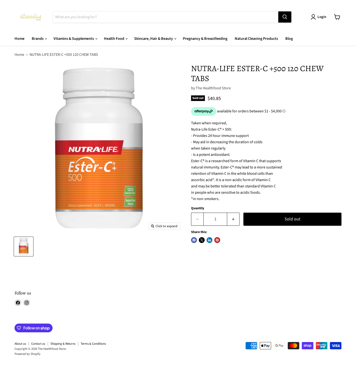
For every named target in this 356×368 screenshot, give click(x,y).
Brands (38, 38)
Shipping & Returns (62, 344)
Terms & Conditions (93, 344)
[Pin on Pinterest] (217, 240)
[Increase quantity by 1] (233, 219)
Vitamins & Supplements (74, 38)
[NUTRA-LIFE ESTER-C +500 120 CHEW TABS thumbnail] (23, 246)
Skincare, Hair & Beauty (154, 38)
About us (20, 344)
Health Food (114, 38)
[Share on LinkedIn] (209, 240)
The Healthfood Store (213, 88)
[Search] (284, 17)
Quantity (197, 208)
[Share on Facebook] (194, 240)
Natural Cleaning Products (256, 38)
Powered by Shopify (27, 354)
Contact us (38, 344)
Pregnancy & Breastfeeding (205, 38)
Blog (289, 38)
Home (19, 38)
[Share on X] (202, 240)
